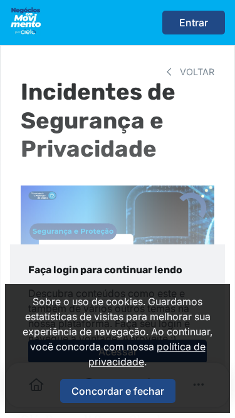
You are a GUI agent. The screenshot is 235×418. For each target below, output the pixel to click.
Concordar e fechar (117, 391)
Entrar (193, 22)
